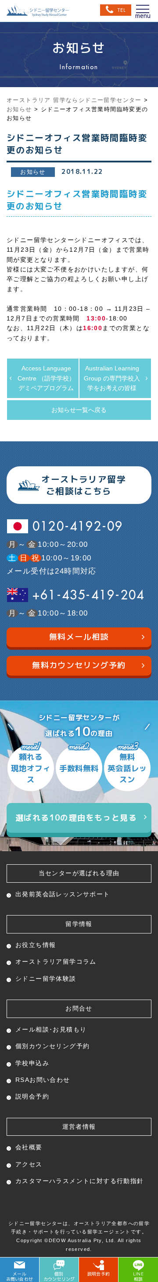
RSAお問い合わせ (42, 1079)
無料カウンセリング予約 (79, 665)
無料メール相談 (79, 636)
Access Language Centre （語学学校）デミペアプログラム (46, 378)
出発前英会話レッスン (62, 894)
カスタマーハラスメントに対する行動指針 (79, 1180)
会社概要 (29, 1147)
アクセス (29, 1164)
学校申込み (32, 1063)
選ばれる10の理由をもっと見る (76, 817)
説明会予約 (32, 1096)
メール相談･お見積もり (50, 1029)
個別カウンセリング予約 (52, 1046)
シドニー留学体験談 (45, 978)
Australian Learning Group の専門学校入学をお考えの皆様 (112, 378)
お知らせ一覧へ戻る (79, 409)
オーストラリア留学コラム (56, 961)
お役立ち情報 (35, 944)
